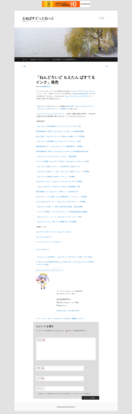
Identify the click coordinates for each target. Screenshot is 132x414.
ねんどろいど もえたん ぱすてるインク (78, 96)
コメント (40, 339)
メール (40, 378)
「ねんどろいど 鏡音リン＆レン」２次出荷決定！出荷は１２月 (58, 166)
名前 (40, 367)
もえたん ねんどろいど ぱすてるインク (49, 270)
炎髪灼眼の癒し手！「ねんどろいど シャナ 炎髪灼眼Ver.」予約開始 (59, 146)
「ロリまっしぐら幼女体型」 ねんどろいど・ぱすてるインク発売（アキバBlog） (64, 257)
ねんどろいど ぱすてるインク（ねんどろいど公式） (54, 232)
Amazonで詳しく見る (64, 310)
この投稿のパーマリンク (77, 318)
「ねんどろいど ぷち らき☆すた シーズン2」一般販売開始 (56, 156)
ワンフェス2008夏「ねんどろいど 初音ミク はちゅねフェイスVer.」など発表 (62, 161)
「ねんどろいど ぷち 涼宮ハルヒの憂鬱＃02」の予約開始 (56, 221)
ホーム (25, 59)
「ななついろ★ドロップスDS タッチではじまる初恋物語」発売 (58, 186)
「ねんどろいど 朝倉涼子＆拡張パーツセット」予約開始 (55, 176)
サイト (39, 388)
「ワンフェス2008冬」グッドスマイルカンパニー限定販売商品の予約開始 (61, 212)
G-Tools (76, 310)
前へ (24, 66)
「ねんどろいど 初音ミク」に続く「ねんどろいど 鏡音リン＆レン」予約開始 (62, 171)
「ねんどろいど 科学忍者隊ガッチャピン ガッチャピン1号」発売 (58, 126)
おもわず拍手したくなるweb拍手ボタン (64, 59)
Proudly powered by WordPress (66, 407)
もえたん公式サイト (43, 249)
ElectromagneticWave (80, 93)
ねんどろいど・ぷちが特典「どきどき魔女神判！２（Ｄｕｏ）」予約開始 (61, 196)
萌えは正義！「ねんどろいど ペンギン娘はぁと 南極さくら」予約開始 (60, 136)
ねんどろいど (59, 318)
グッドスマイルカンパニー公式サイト (49, 242)
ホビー (49, 318)
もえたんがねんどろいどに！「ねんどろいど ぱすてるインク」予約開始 (61, 201)
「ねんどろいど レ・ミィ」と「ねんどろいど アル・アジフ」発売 (59, 217)
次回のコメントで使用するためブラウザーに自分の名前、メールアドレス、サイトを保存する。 (65, 393)
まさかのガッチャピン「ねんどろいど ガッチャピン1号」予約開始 (59, 181)
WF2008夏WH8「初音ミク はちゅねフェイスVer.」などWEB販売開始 (60, 131)
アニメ (44, 318)
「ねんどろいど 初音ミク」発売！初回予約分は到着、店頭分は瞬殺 (59, 206)
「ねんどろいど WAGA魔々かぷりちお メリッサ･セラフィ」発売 (58, 141)
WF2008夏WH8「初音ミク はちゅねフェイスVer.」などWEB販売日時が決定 (62, 151)
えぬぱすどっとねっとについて (39, 59)
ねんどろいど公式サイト (44, 237)
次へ (108, 66)
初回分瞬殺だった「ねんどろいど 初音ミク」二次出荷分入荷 (57, 191)
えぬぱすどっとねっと (38, 18)
